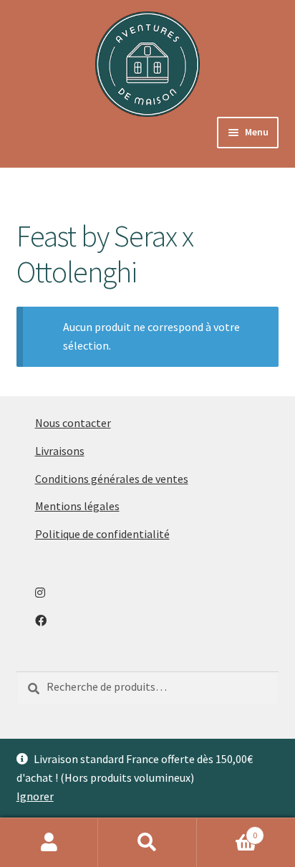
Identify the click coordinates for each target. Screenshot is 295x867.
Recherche (147, 842)
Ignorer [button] (35, 796)
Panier (227, 830)
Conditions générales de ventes (111, 478)
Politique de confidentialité (102, 534)
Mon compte (49, 842)
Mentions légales (77, 506)
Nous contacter (73, 423)
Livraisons (59, 451)
